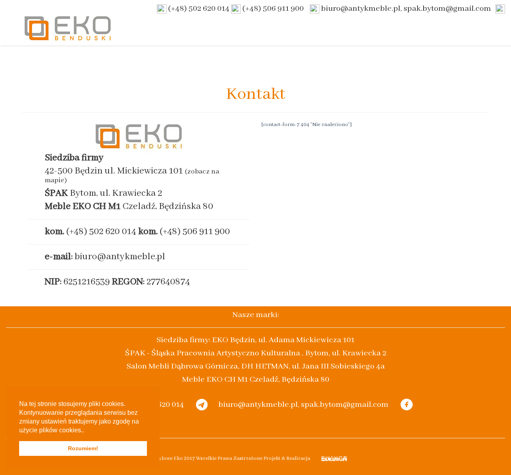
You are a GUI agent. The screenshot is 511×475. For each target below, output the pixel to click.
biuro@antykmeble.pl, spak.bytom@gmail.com (406, 9)
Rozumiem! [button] (83, 448)
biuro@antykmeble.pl (120, 256)
